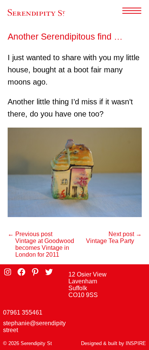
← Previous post (30, 234)
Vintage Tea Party (110, 241)
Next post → (125, 234)
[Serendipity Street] (36, 13)
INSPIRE (136, 343)
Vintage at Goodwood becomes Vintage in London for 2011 (44, 248)
